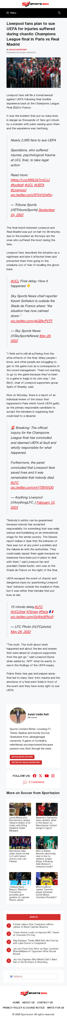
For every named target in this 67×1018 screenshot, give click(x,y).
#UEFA (39, 185)
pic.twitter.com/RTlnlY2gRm (31, 195)
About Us (28, 1003)
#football (17, 185)
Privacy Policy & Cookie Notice (24, 1008)
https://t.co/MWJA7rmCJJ (30, 180)
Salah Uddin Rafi (26, 762)
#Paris (43, 611)
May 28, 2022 (21, 632)
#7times (32, 611)
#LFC (15, 482)
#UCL (29, 185)
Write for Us (55, 1008)
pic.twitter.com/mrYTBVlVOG (32, 487)
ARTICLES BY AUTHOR (22, 757)
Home (16, 1003)
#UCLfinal (18, 611)
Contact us (45, 1003)
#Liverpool (18, 190)
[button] (59, 13)
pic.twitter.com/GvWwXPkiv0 (32, 617)
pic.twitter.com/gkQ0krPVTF (31, 321)
